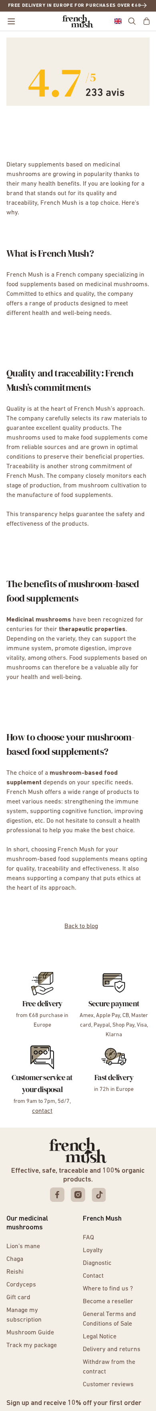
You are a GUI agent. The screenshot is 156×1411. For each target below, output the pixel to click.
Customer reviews (108, 1384)
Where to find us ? (108, 1289)
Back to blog (81, 926)
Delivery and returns (111, 1349)
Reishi (15, 1272)
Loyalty (93, 1250)
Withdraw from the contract (109, 1367)
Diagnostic (97, 1263)
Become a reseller (108, 1301)
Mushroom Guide (30, 1333)
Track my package (31, 1345)
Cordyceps (21, 1285)
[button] (118, 21)
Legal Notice (99, 1337)
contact (42, 1111)
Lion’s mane (23, 1246)
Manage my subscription (24, 1315)
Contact (93, 1276)
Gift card (18, 1297)
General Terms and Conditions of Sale (109, 1319)
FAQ (88, 1238)
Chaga (14, 1259)
